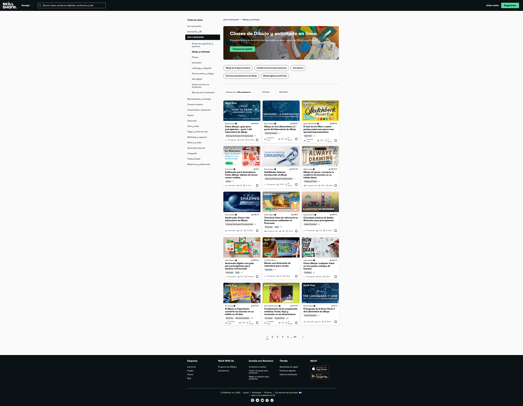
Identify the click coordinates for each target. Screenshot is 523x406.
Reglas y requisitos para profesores (259, 378)
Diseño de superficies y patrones (202, 45)
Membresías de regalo (289, 367)
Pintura (195, 57)
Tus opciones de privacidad (286, 392)
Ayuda (246, 393)
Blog (189, 378)
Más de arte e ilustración (203, 92)
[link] (241, 122)
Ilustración (196, 62)
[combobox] (72, 5)
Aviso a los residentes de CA (263, 395)
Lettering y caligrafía (201, 68)
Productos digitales (288, 371)
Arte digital (197, 79)
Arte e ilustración (231, 19)
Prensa (190, 374)
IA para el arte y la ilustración (200, 85)
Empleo (190, 371)
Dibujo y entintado (201, 52)
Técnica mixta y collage (203, 73)
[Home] (10, 5)
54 (295, 337)
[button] (31, 5)
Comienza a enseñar (257, 367)
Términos (268, 393)
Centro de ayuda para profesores (258, 372)
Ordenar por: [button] (238, 92)
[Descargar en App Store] (323, 369)
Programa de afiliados (227, 367)
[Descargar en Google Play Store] (323, 376)
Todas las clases (195, 20)
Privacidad (256, 393)
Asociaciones (223, 371)
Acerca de (191, 367)
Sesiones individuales (288, 374)
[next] (302, 337)
